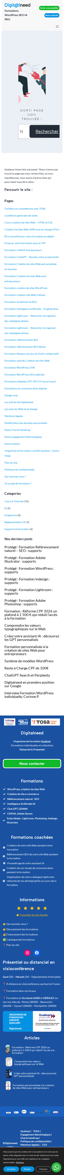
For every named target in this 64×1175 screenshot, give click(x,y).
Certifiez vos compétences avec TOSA (25, 208)
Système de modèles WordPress (29, 661)
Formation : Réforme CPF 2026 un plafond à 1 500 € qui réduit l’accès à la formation (30, 614)
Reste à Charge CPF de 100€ (26, 668)
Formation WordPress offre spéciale (24, 374)
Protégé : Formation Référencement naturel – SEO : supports (31, 548)
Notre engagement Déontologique (23, 436)
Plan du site (10, 462)
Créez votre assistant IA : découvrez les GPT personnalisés (31, 637)
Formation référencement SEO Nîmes (25, 346)
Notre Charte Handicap (17, 429)
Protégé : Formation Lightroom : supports (28, 591)
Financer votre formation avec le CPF (25, 243)
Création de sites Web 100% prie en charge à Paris (32, 229)
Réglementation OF (15, 522)
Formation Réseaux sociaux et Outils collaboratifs (31, 353)
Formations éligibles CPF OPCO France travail (30, 381)
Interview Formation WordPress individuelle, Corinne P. (29, 694)
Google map (11, 395)
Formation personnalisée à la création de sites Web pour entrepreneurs (26, 650)
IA (5, 508)
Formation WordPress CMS (19, 367)
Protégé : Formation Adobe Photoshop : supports (25, 602)
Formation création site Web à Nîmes (24, 294)
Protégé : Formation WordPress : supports (29, 570)
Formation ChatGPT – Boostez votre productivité (31, 256)
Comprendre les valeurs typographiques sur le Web (25, 627)
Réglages (20, 1162)
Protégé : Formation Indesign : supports (27, 580)
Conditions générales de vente (21, 215)
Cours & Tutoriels (14, 501)
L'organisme (10, 515)
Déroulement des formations (22, 929)
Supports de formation (16, 529)
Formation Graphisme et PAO (20, 301)
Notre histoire (12, 443)
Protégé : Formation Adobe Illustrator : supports (25, 559)
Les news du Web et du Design (21, 409)
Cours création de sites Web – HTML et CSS (28, 222)
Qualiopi (46, 741)
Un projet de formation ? (17, 483)
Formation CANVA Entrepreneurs (23, 250)
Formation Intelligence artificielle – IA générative (31, 308)
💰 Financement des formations (20, 934)
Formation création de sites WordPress (25, 287)
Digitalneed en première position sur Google (29, 684)
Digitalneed (11, 1143)
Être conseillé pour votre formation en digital (29, 236)
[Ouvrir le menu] (57, 26)
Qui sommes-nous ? (15, 476)
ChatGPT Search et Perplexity (27, 675)
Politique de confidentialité (19, 469)
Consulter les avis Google (34, 914)
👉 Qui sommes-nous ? (15, 923)
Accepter (11, 1169)
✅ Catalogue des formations (19, 939)
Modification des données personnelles (25, 422)
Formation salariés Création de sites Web (27, 360)
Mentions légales (13, 415)
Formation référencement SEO (21, 339)
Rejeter (27, 1169)
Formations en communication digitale (25, 388)
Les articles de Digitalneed (18, 402)
